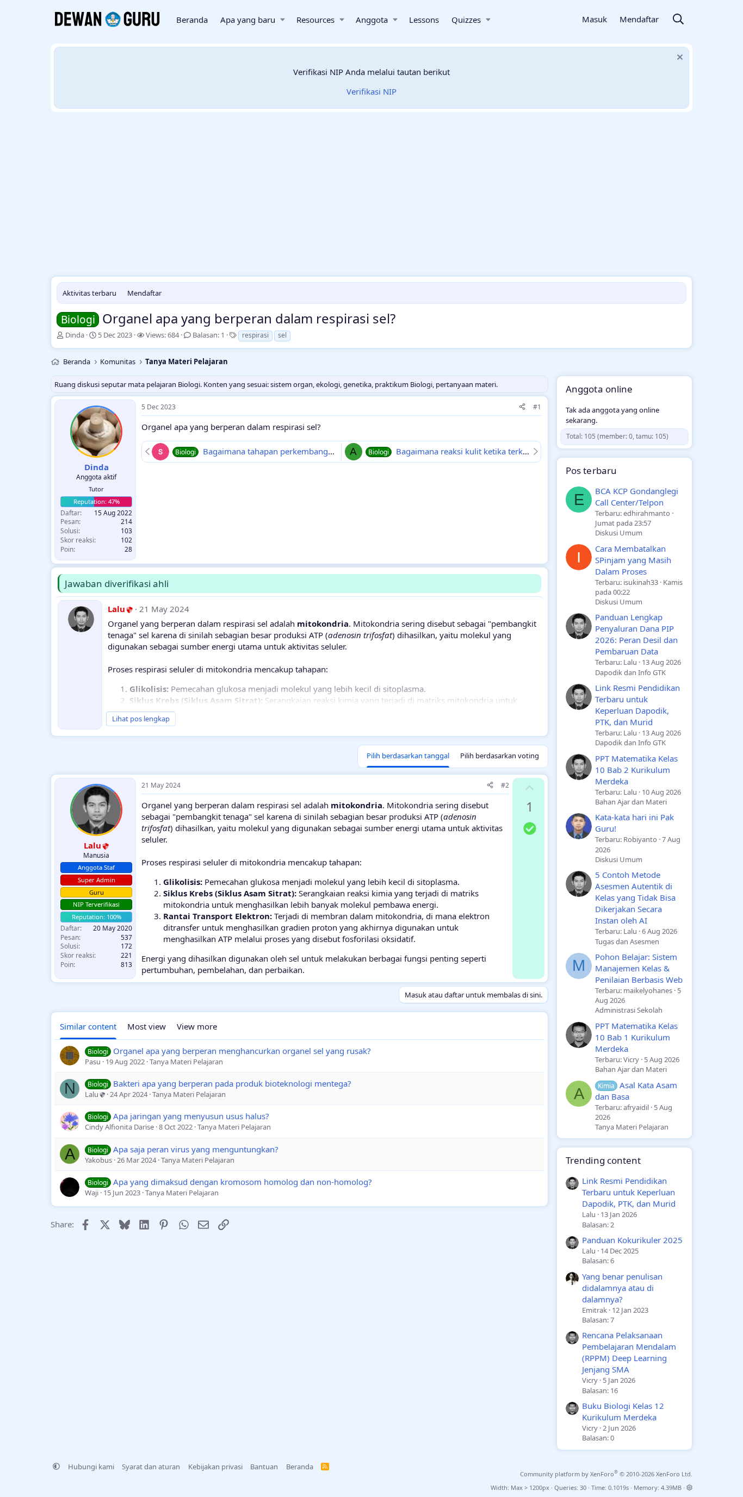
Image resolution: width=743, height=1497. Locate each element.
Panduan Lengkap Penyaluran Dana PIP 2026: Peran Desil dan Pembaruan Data (636, 634)
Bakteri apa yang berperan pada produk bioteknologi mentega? (232, 1083)
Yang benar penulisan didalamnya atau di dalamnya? (622, 1288)
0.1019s (618, 1487)
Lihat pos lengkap (141, 718)
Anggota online (599, 389)
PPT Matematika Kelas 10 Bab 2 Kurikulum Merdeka (636, 770)
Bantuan (264, 1466)
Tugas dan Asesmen (627, 941)
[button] (282, 20)
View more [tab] (197, 1026)
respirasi (255, 335)
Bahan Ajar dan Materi (631, 802)
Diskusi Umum (618, 533)
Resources (315, 19)
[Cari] (678, 20)
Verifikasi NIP (371, 91)
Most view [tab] (146, 1026)
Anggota (372, 19)
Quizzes (466, 19)
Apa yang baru (247, 19)
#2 (505, 785)
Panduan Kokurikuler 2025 (632, 1239)
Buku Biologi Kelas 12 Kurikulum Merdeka (623, 1411)
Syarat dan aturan (151, 1466)
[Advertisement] (371, 197)
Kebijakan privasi (215, 1466)
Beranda (192, 19)
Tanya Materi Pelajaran (631, 1127)
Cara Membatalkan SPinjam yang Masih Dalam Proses (633, 560)
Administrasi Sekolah (628, 1010)
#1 (537, 406)
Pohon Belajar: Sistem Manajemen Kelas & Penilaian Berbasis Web (639, 968)
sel (282, 335)
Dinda (74, 335)
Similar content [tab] (88, 1026)
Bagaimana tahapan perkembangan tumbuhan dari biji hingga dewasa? (337, 451)
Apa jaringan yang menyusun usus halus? (191, 1116)
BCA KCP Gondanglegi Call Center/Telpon (636, 496)
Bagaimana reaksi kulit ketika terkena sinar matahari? (496, 451)
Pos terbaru (591, 470)
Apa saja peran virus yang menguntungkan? (195, 1149)
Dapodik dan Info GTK (630, 672)
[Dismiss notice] (678, 58)
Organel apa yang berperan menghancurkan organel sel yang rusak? (242, 1050)
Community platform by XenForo (606, 1474)
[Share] (522, 407)
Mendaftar (144, 293)
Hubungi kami (91, 1466)
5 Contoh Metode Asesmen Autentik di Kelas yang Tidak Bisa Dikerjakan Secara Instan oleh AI (635, 897)
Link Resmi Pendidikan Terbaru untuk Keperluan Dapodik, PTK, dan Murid (637, 704)
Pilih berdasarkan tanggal (408, 755)
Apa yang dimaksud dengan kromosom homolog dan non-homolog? (242, 1181)
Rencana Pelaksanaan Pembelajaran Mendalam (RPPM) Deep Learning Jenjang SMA (629, 1352)
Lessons (424, 19)
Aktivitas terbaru (89, 293)
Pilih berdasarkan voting (499, 755)
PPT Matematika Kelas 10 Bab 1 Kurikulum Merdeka (636, 1037)
